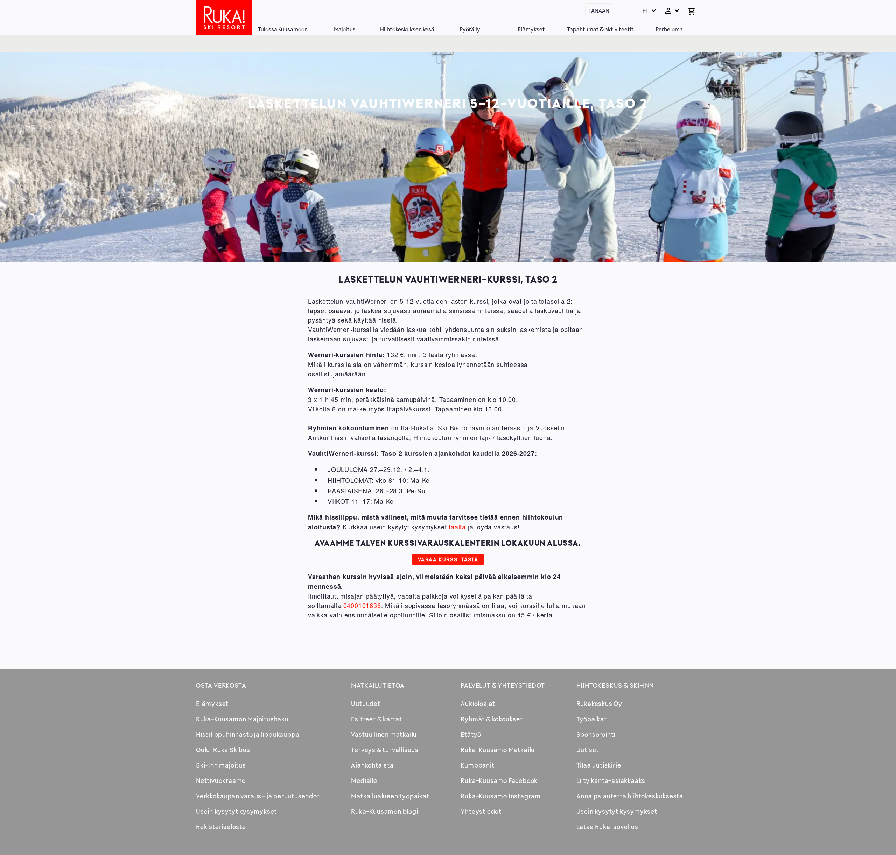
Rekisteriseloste (221, 827)
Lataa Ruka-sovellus (607, 827)
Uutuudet (365, 703)
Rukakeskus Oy (599, 703)
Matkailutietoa (377, 685)
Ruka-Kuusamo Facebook (499, 780)
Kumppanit (477, 765)
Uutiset (587, 750)
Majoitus (345, 29)
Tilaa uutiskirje (598, 765)
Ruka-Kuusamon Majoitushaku (242, 719)
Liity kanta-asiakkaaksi (611, 780)
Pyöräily (470, 29)
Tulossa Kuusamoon (283, 29)
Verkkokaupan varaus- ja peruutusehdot (258, 796)
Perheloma (669, 29)
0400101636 (362, 605)
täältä (457, 526)
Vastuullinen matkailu (384, 734)
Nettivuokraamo (221, 780)
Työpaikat (591, 719)
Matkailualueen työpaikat (390, 796)
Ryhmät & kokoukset (492, 719)
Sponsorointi (596, 734)
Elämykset (531, 29)
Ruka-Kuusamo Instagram (501, 796)
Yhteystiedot (481, 811)
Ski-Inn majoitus (221, 765)
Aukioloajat (478, 703)
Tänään (598, 10)
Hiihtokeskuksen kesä (407, 29)
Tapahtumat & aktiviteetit (600, 29)
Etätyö (471, 734)
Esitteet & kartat (376, 719)
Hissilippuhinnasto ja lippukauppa (247, 734)
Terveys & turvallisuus (385, 750)
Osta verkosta (221, 685)
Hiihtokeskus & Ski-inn (615, 685)
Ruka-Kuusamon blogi (384, 811)
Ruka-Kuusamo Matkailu (498, 750)
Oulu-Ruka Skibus (223, 750)
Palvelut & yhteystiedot (503, 685)
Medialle (364, 780)
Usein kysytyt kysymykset (236, 811)
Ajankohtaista (372, 765)
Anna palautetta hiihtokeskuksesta (629, 796)
